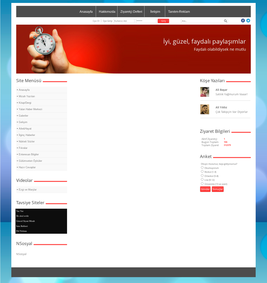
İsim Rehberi (22, 226)
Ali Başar (221, 90)
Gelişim (23, 122)
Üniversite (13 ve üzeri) (215, 183)
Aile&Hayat (25, 128)
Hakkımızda (107, 11)
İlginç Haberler (27, 135)
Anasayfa (86, 11)
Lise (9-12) (209, 179)
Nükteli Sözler (27, 141)
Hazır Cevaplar (27, 167)
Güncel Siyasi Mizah (25, 221)
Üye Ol (96, 20)
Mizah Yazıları (27, 96)
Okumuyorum (211, 167)
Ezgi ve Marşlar (28, 189)
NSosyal (21, 254)
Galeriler (23, 115)
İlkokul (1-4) (210, 171)
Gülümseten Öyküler (30, 160)
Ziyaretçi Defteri (131, 11)
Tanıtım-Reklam (179, 11)
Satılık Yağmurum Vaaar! (232, 94)
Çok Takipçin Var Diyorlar (232, 112)
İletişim (155, 11)
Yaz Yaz (19, 211)
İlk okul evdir (22, 216)
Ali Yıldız (221, 107)
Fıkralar (23, 147)
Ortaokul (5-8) (211, 175)
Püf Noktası (21, 231)
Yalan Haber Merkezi (30, 109)
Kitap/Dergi (25, 102)
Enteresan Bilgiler (29, 154)
